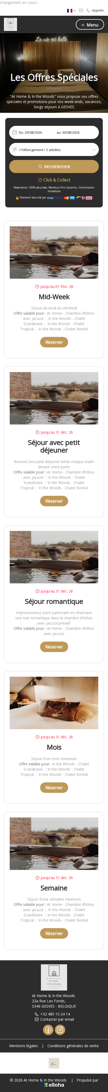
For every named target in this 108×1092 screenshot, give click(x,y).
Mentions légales (23, 1045)
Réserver (54, 342)
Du (21, 132)
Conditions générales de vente (73, 1045)
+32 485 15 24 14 (55, 1014)
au (59, 132)
